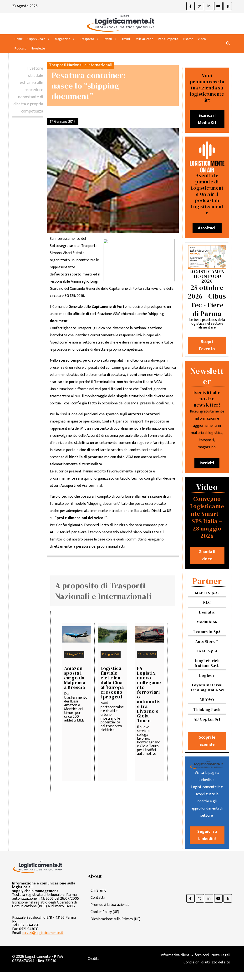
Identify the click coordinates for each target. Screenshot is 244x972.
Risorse (188, 39)
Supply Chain (36, 39)
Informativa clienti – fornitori (184, 955)
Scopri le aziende (207, 741)
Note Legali (220, 955)
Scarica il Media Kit (207, 119)
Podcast (20, 48)
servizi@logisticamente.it (42, 933)
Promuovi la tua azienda (110, 905)
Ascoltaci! (207, 228)
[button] (228, 43)
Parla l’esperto (168, 39)
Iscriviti (207, 463)
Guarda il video (206, 555)
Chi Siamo (99, 890)
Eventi (108, 39)
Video (202, 39)
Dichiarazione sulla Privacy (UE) (115, 919)
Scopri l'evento (207, 345)
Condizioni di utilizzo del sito (206, 962)
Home (19, 39)
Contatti (98, 897)
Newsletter (38, 48)
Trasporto (87, 39)
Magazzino (62, 39)
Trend (126, 39)
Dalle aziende (144, 39)
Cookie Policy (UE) (105, 912)
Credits (93, 959)
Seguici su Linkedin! (207, 835)
